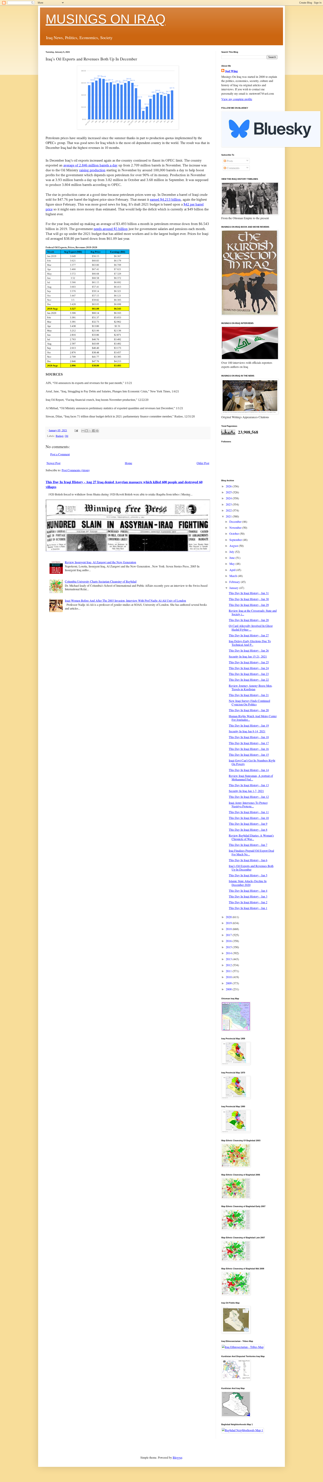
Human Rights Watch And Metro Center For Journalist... (253, 718)
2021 (229, 516)
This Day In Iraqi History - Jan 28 (249, 620)
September (236, 540)
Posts (229, 161)
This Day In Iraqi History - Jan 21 (249, 695)
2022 (229, 510)
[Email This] (83, 431)
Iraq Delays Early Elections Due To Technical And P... (250, 643)
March (233, 576)
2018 (229, 929)
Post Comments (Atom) (76, 470)
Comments (232, 168)
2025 (229, 492)
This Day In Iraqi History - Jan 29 (249, 605)
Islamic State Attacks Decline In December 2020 (248, 883)
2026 (229, 486)
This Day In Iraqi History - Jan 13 (249, 785)
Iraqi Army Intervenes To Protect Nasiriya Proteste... (248, 804)
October (234, 533)
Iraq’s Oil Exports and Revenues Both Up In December (251, 867)
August (234, 546)
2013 (229, 959)
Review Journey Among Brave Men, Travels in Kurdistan (250, 687)
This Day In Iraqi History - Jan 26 (249, 650)
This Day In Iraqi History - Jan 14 (249, 770)
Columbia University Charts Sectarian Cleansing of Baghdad (100, 581)
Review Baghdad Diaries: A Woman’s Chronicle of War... (251, 837)
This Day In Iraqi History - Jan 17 (249, 743)
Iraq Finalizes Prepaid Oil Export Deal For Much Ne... (251, 852)
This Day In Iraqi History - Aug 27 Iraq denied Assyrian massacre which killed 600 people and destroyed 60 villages (124, 484)
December (235, 521)
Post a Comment (60, 454)
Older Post (203, 463)
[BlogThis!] (86, 431)
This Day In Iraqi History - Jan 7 (248, 845)
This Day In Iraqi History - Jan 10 (249, 818)
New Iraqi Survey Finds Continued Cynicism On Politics (249, 702)
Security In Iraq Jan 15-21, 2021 (248, 656)
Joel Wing (231, 71)
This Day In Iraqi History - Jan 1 (248, 908)
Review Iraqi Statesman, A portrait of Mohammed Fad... (251, 777)
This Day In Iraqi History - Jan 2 (248, 902)
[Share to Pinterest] (97, 431)
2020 (229, 917)
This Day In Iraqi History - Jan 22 (249, 680)
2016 (229, 941)
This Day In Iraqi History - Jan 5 (248, 875)
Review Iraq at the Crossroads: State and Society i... (253, 612)
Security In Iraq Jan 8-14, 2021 (247, 731)
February (235, 582)
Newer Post (53, 463)
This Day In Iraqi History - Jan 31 (249, 593)
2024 (229, 498)
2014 (229, 953)
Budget (59, 436)
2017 (229, 935)
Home (128, 463)
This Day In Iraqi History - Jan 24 (249, 668)
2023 (229, 504)
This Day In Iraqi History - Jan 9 (248, 824)
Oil (66, 436)
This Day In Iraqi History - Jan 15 (249, 755)
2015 (229, 947)
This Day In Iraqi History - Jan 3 (248, 896)
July (232, 552)
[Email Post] (76, 430)
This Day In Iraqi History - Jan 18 (249, 737)
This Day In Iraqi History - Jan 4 (248, 890)
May (232, 564)
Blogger (177, 1457)
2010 (229, 977)
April (232, 570)
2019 (229, 923)
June (232, 558)
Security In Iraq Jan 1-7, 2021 (246, 791)
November (235, 527)
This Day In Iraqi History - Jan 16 (249, 749)
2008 (229, 989)
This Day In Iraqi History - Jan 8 (248, 830)
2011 (229, 971)
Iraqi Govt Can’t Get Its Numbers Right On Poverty (252, 762)
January (234, 588)
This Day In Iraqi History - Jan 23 (249, 674)
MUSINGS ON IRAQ (105, 19)
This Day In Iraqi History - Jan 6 (248, 860)
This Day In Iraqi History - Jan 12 (249, 797)
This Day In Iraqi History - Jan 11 (249, 812)
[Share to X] (90, 431)
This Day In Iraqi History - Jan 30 (249, 599)
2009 (229, 983)
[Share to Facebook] (94, 431)
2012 (229, 965)
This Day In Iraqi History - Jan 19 (249, 725)
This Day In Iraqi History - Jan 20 (249, 710)
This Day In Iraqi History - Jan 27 (249, 635)
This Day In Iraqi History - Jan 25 (249, 662)
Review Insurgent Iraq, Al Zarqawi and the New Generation (100, 562)
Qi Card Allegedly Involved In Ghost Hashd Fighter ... (251, 627)
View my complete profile (236, 99)
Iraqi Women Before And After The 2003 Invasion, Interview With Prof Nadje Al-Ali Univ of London (125, 600)
